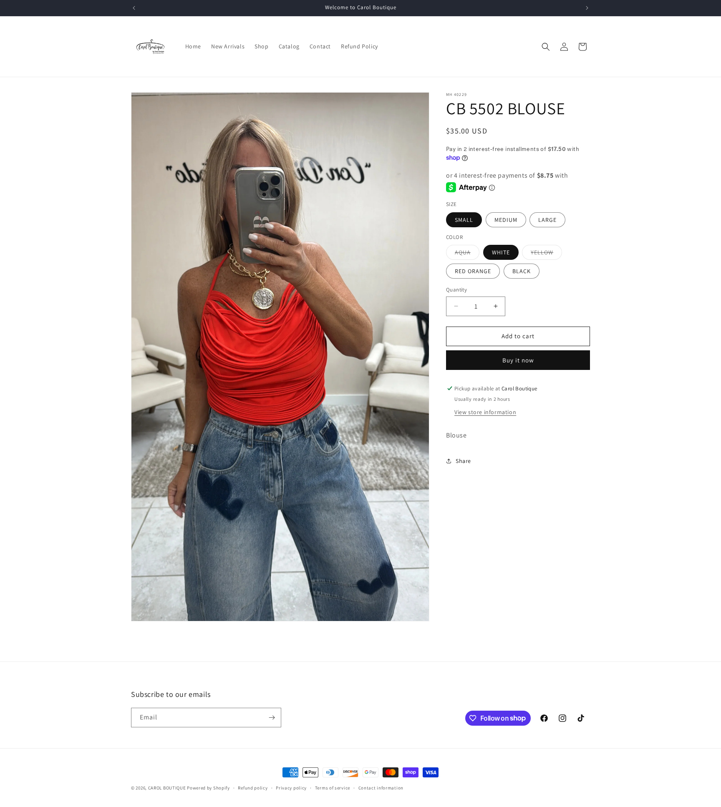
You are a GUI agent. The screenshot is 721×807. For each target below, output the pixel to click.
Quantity (456, 289)
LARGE (547, 220)
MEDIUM (505, 220)
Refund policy (252, 787)
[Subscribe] (271, 717)
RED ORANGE (473, 271)
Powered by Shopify (208, 788)
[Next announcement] (587, 8)
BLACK (521, 271)
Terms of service (332, 787)
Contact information (380, 787)
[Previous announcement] (134, 8)
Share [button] (463, 461)
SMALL (464, 220)
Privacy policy (291, 787)
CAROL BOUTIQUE (167, 788)
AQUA (467, 254)
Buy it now (518, 360)
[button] (546, 47)
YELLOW (546, 254)
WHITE (501, 252)
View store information (485, 412)
